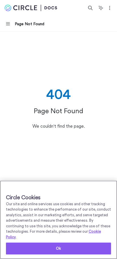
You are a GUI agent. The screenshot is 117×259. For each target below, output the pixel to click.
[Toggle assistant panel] (100, 7)
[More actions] (109, 8)
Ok (58, 248)
